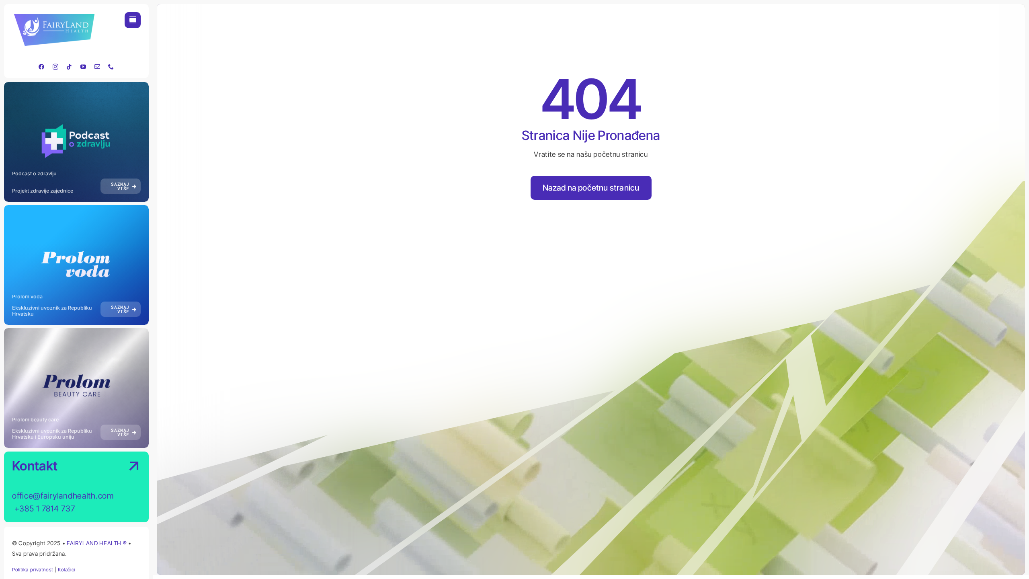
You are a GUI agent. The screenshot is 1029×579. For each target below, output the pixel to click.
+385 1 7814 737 (43, 508)
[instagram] (56, 67)
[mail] (97, 67)
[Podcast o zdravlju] (76, 142)
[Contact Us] (126, 488)
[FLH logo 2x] (54, 17)
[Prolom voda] (76, 265)
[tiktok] (69, 67)
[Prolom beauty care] (76, 388)
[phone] (111, 67)
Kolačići (66, 570)
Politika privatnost (32, 570)
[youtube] (83, 67)
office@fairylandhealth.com (63, 496)
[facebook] (42, 67)
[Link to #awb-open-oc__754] (133, 20)
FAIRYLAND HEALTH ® (97, 543)
